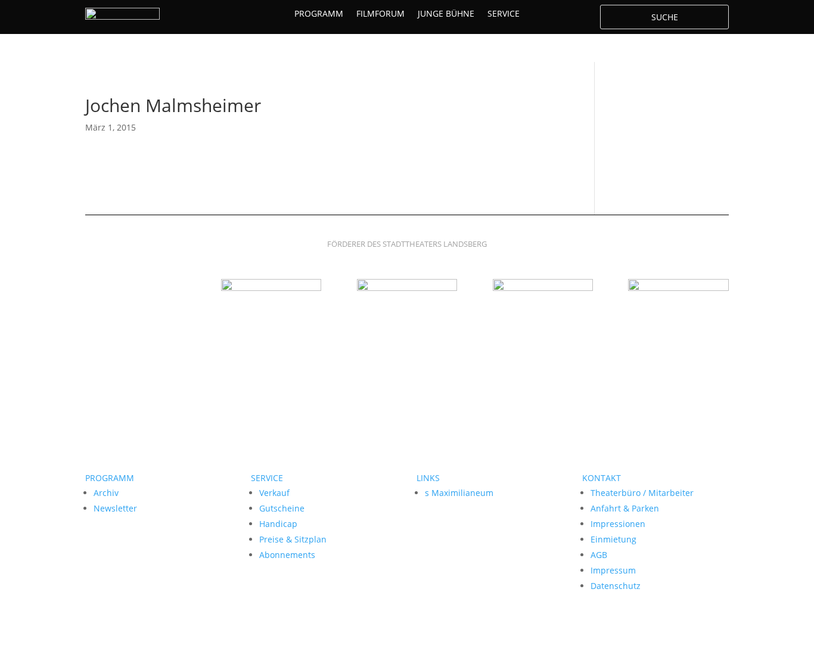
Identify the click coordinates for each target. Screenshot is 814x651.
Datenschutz (616, 585)
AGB (599, 554)
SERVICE (267, 477)
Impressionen (618, 523)
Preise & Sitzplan (293, 539)
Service (503, 14)
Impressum (613, 570)
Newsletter (115, 508)
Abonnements (287, 554)
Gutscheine (282, 508)
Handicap (278, 523)
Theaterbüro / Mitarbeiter (642, 492)
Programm (318, 14)
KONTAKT (601, 477)
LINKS (428, 477)
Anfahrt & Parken (625, 508)
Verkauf (274, 492)
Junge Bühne (446, 14)
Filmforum (380, 14)
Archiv (106, 492)
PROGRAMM (109, 477)
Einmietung (613, 539)
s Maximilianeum (459, 492)
